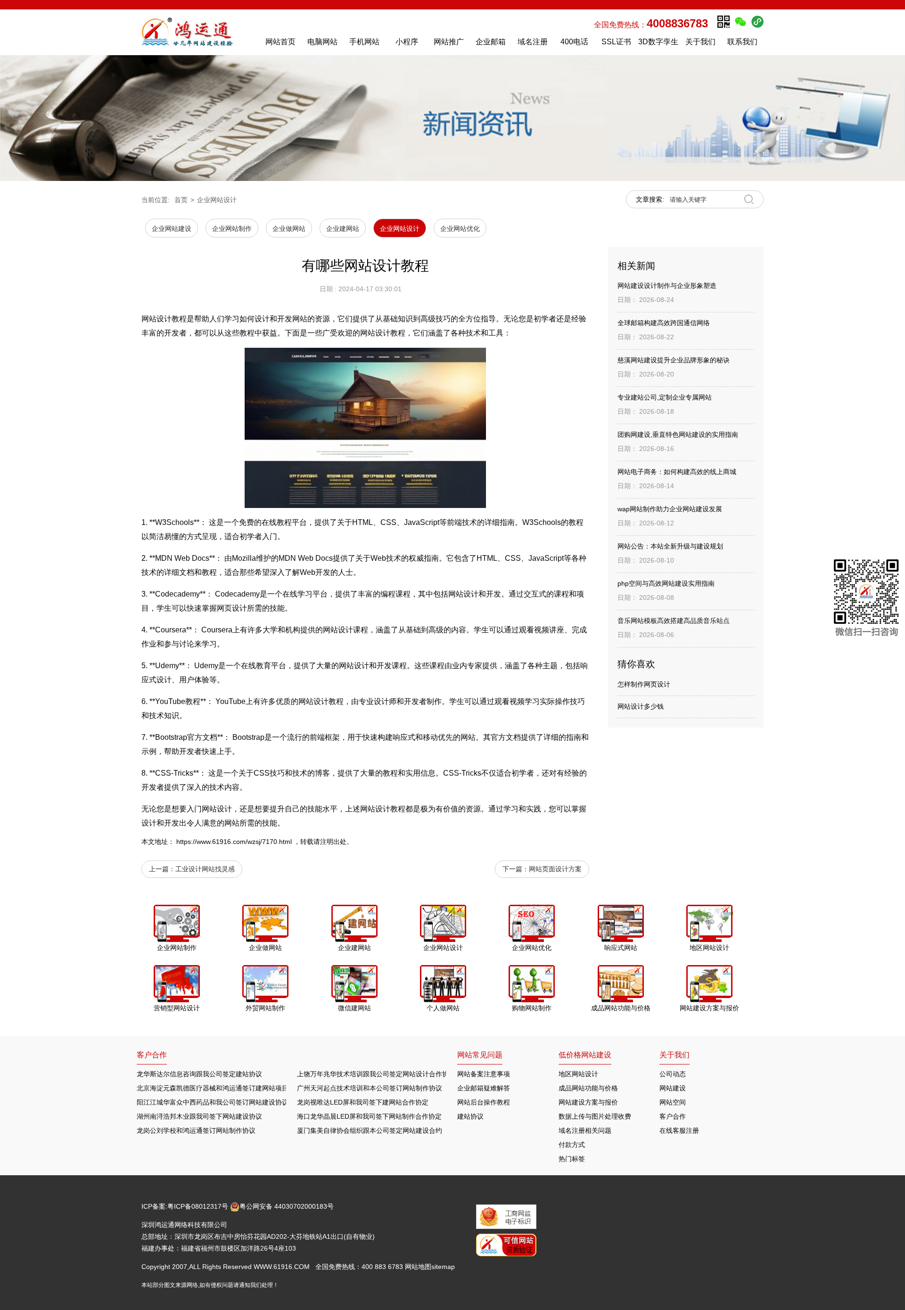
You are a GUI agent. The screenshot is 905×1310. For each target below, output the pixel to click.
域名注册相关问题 (585, 1130)
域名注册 (533, 42)
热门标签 (572, 1159)
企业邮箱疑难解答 (483, 1088)
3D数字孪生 (658, 42)
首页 (181, 200)
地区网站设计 (578, 1074)
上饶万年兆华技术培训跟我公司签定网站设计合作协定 (376, 1074)
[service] (866, 600)
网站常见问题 (479, 1055)
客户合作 (672, 1116)
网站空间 (672, 1102)
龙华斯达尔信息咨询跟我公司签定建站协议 (199, 1074)
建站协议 (470, 1116)
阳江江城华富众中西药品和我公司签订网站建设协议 (212, 1102)
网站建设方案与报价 (588, 1102)
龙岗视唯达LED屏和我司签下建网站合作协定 (362, 1102)
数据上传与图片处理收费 (595, 1116)
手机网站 (364, 42)
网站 (455, 594)
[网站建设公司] (197, 32)
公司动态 (672, 1074)
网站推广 (449, 42)
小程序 (406, 42)
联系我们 (742, 42)
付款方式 (572, 1144)
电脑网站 (322, 42)
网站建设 (672, 1088)
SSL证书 (616, 42)
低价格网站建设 (585, 1055)
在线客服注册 (679, 1130)
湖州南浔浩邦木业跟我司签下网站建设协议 (199, 1116)
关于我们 (700, 42)
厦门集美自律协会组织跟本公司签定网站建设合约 (369, 1130)
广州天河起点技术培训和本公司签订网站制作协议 (369, 1088)
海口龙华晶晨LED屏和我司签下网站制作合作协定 (369, 1116)
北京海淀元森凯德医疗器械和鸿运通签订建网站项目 (212, 1088)
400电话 (574, 42)
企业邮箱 (491, 42)
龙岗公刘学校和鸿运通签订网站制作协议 (196, 1130)
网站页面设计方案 (555, 869)
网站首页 (280, 42)
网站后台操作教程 (483, 1102)
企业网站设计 (217, 200)
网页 (224, 608)
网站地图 (418, 1266)
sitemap (443, 1266)
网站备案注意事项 (483, 1074)
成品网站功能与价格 (588, 1088)
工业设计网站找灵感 (205, 869)
